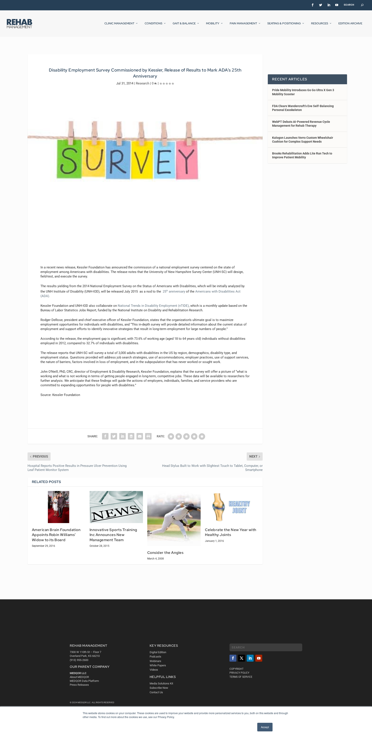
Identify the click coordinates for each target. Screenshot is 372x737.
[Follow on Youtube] (258, 658)
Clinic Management (119, 23)
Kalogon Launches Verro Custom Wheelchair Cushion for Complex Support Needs (302, 139)
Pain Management (243, 23)
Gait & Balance (184, 23)
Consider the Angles (165, 552)
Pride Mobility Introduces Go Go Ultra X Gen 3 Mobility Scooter (303, 92)
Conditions (153, 23)
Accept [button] (265, 727)
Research (142, 83)
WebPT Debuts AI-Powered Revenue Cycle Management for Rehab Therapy (301, 123)
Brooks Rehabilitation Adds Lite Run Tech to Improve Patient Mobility (302, 155)
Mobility (212, 23)
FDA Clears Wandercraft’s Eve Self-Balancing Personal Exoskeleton (303, 108)
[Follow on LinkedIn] (250, 658)
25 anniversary (174, 291)
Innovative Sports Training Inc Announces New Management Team (113, 534)
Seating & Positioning (284, 23)
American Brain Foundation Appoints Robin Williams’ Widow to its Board (56, 534)
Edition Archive (350, 23)
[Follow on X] (241, 658)
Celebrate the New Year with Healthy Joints (230, 532)
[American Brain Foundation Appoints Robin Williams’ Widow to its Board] (58, 507)
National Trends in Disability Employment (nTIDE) (153, 306)
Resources (319, 23)
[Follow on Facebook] (232, 658)
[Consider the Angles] (174, 518)
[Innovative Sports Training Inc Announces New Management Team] (116, 507)
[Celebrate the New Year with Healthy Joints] (231, 507)
